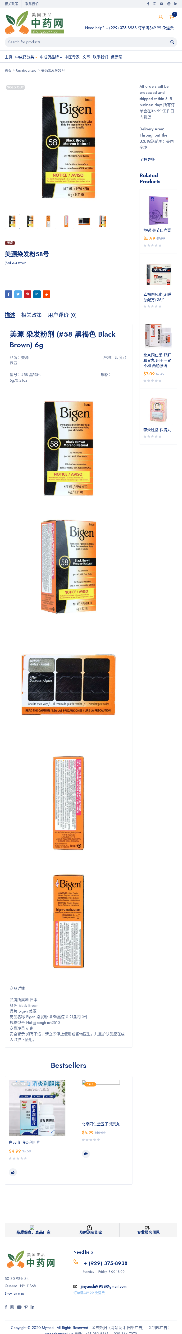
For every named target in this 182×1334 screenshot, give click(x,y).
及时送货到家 (90, 1232)
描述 (10, 315)
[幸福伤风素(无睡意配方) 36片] (158, 274)
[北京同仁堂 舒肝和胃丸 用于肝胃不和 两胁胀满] (158, 335)
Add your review (16, 263)
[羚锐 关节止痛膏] (158, 210)
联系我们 (32, 3)
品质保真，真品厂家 (33, 1232)
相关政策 (11, 3)
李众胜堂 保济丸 (157, 430)
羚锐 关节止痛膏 (157, 230)
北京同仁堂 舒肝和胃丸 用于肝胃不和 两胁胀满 (157, 360)
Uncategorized (26, 70)
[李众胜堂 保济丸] (158, 410)
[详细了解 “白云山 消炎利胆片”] (13, 1172)
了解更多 (147, 159)
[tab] (10, 315)
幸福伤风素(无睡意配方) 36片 (157, 297)
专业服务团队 (148, 1232)
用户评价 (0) (62, 315)
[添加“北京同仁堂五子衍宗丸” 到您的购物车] (86, 1154)
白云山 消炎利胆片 (24, 1142)
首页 (8, 70)
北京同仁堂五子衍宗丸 (101, 1124)
